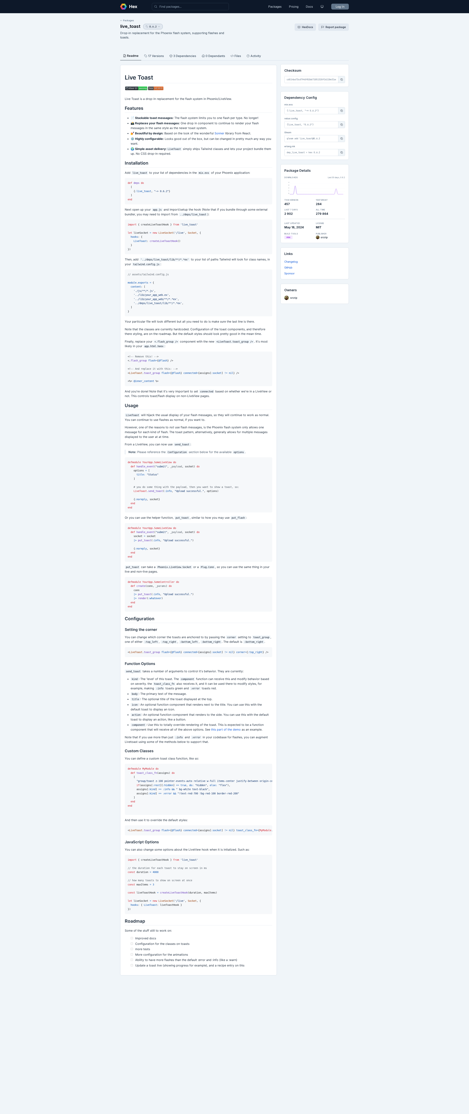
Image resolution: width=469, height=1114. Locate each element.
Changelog (291, 261)
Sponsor (289, 273)
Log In (340, 6)
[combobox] (190, 6)
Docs (309, 6)
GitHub (288, 267)
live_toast (130, 26)
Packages (275, 6)
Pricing (293, 6)
